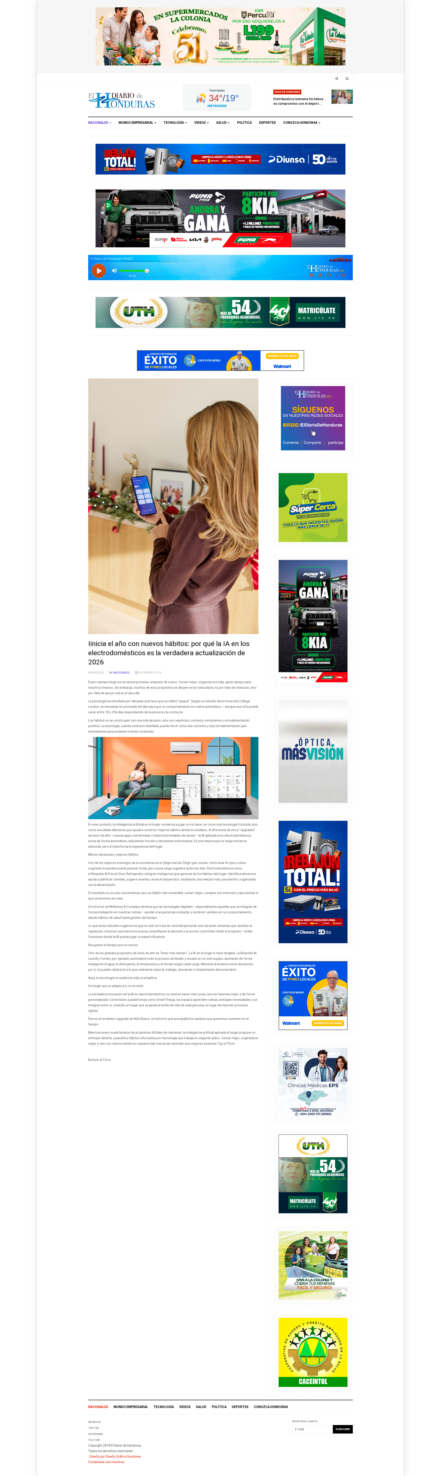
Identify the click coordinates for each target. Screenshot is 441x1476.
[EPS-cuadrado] (313, 1082)
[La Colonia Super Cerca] (313, 507)
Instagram (95, 1434)
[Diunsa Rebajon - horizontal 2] (220, 158)
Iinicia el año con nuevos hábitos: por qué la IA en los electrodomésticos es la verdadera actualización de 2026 (168, 653)
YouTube (94, 1440)
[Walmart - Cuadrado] (313, 995)
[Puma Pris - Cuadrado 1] (313, 620)
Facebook (94, 1422)
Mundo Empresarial (136, 122)
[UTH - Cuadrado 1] (313, 1173)
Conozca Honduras (300, 122)
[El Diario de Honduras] (121, 100)
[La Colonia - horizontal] (220, 36)
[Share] (336, 78)
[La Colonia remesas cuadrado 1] (313, 1265)
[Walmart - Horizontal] (220, 360)
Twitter (93, 1428)
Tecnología (174, 122)
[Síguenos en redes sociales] (313, 417)
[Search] (347, 78)
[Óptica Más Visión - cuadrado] (313, 751)
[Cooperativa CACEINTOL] (313, 1352)
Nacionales (98, 122)
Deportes (267, 122)
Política (244, 122)
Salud (221, 122)
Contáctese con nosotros (106, 1462)
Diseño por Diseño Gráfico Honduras (115, 1456)
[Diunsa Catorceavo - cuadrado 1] (313, 881)
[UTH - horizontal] (220, 312)
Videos (200, 122)
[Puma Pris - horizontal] (220, 218)
